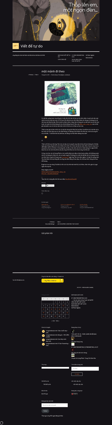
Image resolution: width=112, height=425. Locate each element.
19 (43, 313)
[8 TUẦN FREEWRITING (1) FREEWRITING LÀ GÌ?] (85, 344)
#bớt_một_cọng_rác (86, 124)
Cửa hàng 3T (65, 157)
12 (43, 309)
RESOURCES (89, 57)
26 (43, 316)
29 (55, 316)
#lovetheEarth (54, 173)
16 (59, 309)
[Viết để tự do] (56, 20)
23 (59, 313)
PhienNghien (61, 75)
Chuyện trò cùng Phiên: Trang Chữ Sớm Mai (83, 358)
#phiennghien (46, 172)
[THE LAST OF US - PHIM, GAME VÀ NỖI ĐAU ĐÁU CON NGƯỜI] (85, 331)
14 (51, 309)
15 (55, 309)
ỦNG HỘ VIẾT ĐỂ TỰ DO (78, 302)
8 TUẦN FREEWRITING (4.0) (78, 56)
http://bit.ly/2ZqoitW (71, 179)
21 (51, 313)
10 (63, 305)
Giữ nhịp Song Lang (77, 341)
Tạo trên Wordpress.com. (18, 280)
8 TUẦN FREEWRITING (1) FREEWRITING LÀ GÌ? (84, 347)
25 (67, 313)
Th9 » (57, 321)
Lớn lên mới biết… (84, 204)
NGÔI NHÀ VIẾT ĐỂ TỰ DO (64, 56)
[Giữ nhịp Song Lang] (85, 339)
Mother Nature (54, 75)
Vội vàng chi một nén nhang (79, 352)
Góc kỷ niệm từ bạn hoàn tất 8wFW (77, 60)
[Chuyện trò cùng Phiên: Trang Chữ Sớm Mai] (85, 355)
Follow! (45, 411)
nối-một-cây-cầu (76, 381)
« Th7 (53, 321)
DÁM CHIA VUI (45, 204)
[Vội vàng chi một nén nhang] (85, 350)
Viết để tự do (32, 46)
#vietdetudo (53, 172)
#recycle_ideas (46, 173)
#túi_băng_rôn (61, 172)
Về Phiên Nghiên (90, 55)
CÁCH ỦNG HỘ (62, 59)
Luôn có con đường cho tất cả (68, 204)
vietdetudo (67, 75)
